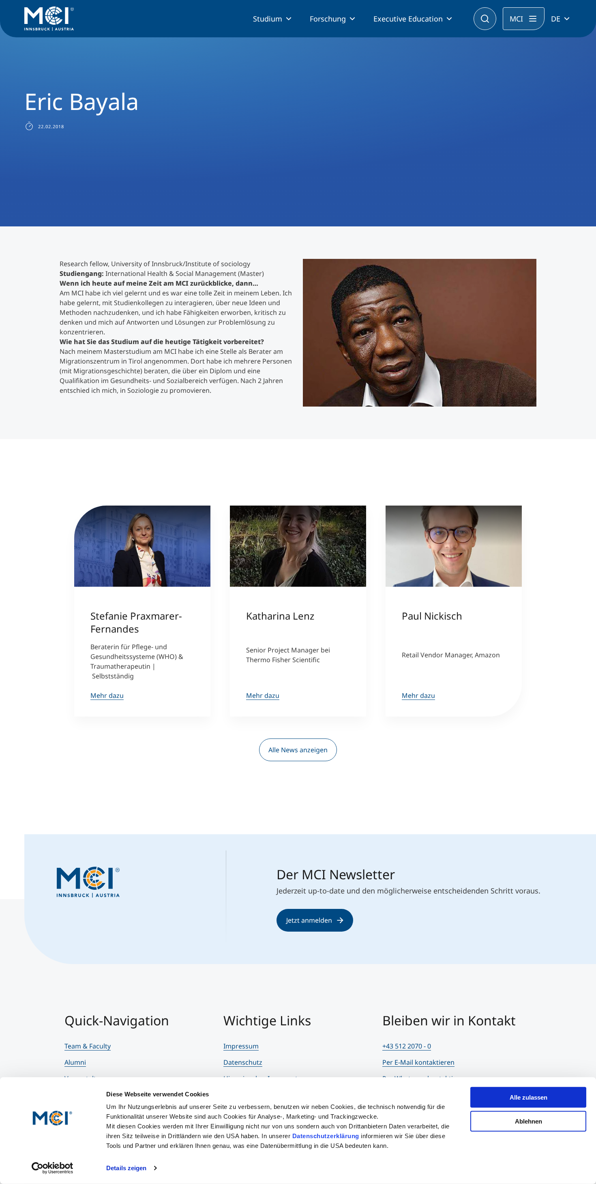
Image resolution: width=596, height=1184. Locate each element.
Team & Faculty (87, 1046)
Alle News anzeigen (298, 749)
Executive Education (408, 19)
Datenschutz (242, 1062)
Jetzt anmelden (309, 920)
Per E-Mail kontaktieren (418, 1062)
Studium (267, 19)
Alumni (75, 1062)
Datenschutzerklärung (325, 1135)
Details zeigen (126, 1168)
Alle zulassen (528, 1097)
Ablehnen (528, 1120)
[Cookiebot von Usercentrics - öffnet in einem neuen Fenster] (52, 1168)
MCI (516, 19)
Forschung (328, 19)
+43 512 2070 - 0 (406, 1046)
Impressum (241, 1046)
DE (555, 19)
